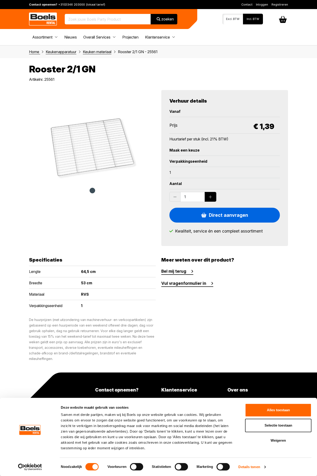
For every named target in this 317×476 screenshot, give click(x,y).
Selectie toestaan (278, 425)
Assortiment (42, 37)
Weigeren (278, 440)
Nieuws (70, 37)
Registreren (280, 4)
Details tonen (249, 467)
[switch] (136, 466)
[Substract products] (175, 197)
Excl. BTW (232, 19)
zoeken (167, 19)
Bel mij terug (173, 271)
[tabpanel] (92, 136)
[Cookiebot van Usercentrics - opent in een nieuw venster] (30, 466)
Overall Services (97, 37)
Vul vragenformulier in (183, 283)
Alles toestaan (278, 410)
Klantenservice (158, 37)
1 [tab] (92, 190)
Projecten (130, 37)
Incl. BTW (253, 19)
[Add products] (210, 197)
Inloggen (262, 4)
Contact (246, 4)
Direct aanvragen (227, 215)
